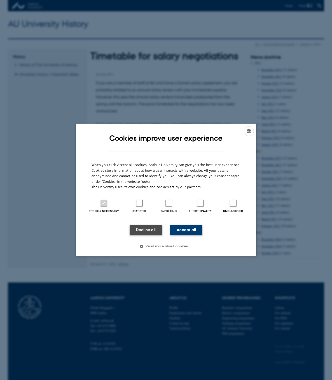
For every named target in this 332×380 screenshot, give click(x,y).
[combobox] (249, 131)
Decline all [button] (146, 229)
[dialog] (166, 190)
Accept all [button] (186, 229)
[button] (166, 246)
